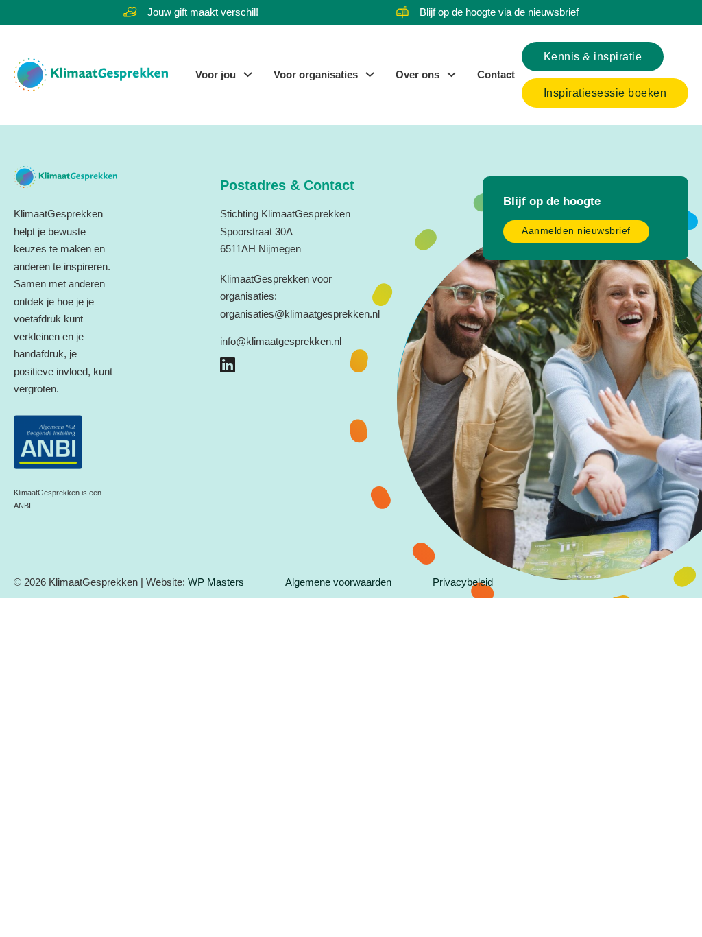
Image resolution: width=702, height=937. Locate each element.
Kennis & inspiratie (593, 56)
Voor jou (215, 74)
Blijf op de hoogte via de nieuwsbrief (499, 12)
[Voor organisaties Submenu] (370, 74)
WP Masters (216, 582)
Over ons (417, 74)
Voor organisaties (316, 74)
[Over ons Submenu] (451, 74)
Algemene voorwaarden (338, 582)
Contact (496, 74)
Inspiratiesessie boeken (605, 93)
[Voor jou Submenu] (248, 74)
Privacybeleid (463, 582)
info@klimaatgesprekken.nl (280, 341)
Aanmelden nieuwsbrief (576, 231)
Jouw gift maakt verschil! (202, 12)
